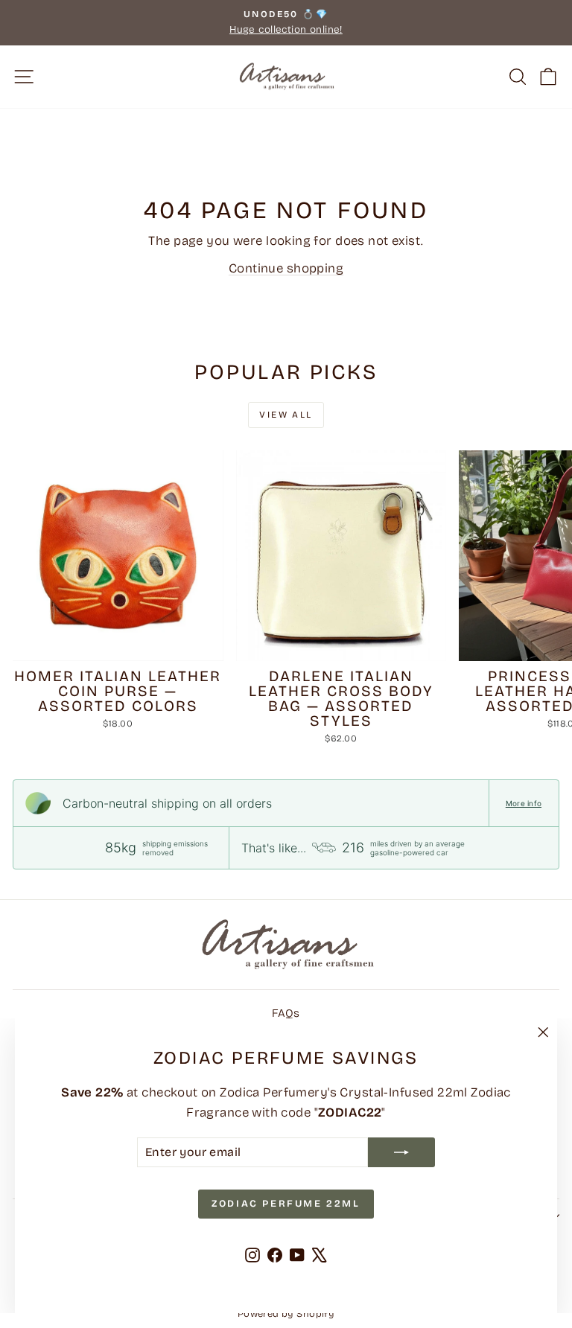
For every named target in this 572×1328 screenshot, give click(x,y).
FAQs (286, 1013)
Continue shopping (286, 268)
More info (523, 803)
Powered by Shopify (286, 1314)
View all (285, 414)
